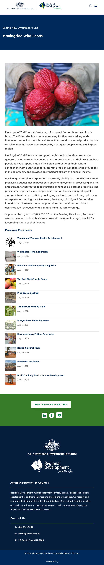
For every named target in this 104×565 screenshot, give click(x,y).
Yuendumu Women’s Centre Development (39, 238)
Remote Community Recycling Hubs (36, 265)
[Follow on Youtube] (59, 415)
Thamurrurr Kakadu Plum (31, 306)
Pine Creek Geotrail (28, 293)
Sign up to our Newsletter (50, 404)
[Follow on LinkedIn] (44, 415)
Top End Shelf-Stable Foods (32, 279)
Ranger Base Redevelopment (33, 320)
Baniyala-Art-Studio (28, 361)
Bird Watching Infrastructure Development (40, 375)
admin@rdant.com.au (29, 533)
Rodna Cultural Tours (28, 347)
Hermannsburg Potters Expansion (35, 334)
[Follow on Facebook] (51, 415)
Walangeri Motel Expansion (32, 251)
